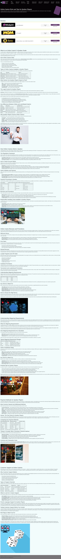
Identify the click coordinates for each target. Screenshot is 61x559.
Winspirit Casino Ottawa (7, 2)
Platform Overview (55, 26)
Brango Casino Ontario (28, 2)
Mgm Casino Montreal (12, 2)
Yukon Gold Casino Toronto (23, 2)
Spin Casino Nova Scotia (58, 2)
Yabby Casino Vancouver (40, 2)
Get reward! (4, 2)
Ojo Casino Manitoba (52, 2)
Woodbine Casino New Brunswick (46, 2)
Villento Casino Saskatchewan (34, 2)
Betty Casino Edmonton (18, 2)
